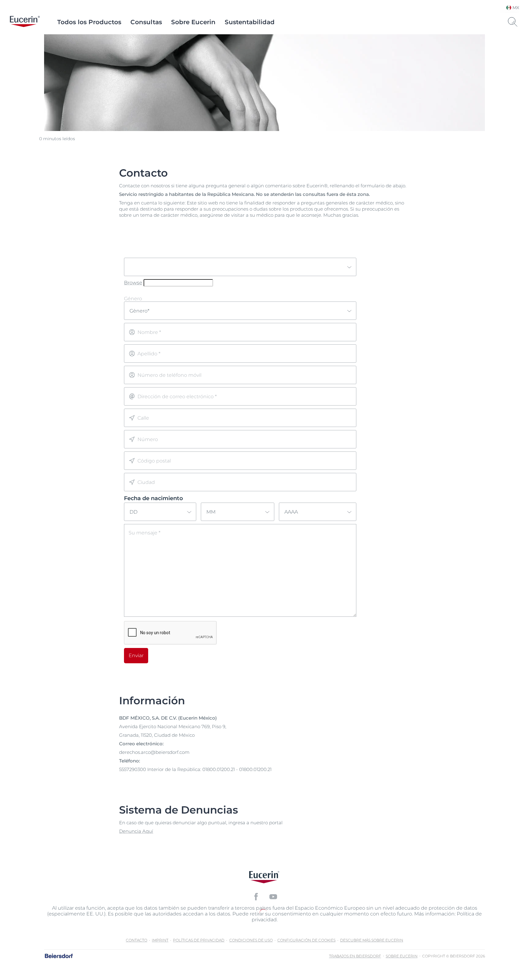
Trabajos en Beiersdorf (355, 956)
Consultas (146, 22)
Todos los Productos (89, 22)
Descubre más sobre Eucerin (371, 940)
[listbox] (240, 267)
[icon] (255, 896)
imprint (160, 940)
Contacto (136, 940)
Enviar (136, 655)
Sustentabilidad (250, 22)
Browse (133, 283)
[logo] (25, 22)
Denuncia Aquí (136, 831)
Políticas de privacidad (198, 940)
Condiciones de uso (251, 940)
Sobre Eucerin (193, 22)
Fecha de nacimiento (153, 498)
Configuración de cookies (306, 940)
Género (133, 298)
